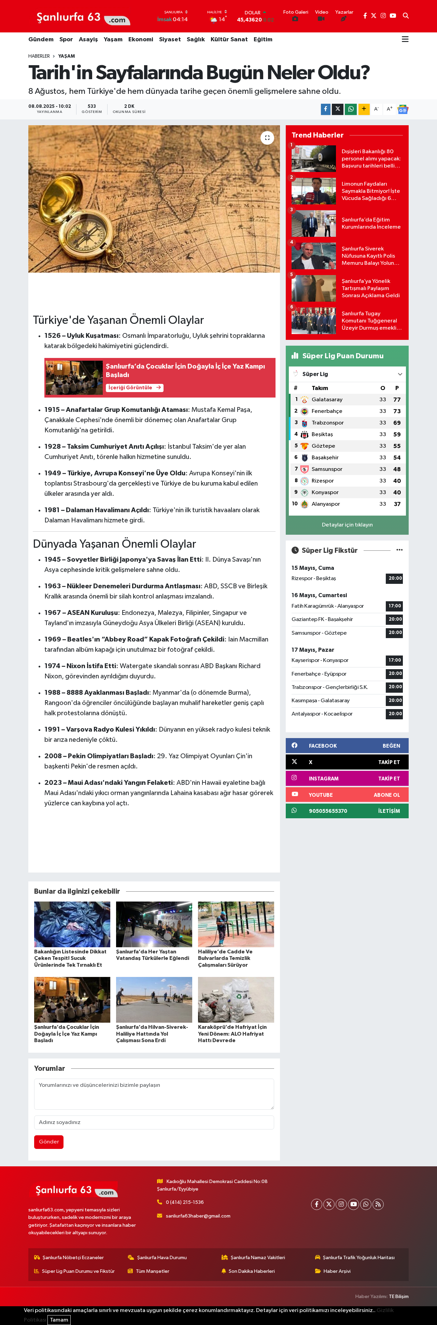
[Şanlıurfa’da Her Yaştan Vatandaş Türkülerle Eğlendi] (154, 924)
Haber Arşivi (337, 1271)
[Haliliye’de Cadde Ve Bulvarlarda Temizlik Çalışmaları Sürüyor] (236, 924)
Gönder (49, 1142)
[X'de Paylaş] (337, 109)
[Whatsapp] (365, 1204)
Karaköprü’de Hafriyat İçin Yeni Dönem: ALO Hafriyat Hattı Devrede (232, 1033)
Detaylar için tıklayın (347, 525)
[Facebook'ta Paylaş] (325, 109)
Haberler (39, 56)
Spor (66, 40)
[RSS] (378, 1204)
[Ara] (406, 16)
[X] (329, 1204)
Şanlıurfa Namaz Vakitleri (258, 1257)
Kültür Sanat (229, 40)
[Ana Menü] (405, 39)
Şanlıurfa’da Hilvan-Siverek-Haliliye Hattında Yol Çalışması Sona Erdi (152, 1033)
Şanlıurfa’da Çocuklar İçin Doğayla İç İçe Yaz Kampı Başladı (66, 1033)
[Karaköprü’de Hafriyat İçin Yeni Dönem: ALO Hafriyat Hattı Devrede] (236, 1000)
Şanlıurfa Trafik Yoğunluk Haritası (359, 1257)
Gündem (41, 40)
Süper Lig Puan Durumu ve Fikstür (78, 1271)
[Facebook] (316, 1204)
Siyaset (170, 40)
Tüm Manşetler (152, 1271)
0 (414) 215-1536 (185, 1202)
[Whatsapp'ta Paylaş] (351, 109)
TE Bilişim (399, 1296)
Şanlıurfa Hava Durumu (162, 1257)
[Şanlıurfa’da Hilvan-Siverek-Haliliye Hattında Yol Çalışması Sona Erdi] (154, 1000)
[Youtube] (353, 1204)
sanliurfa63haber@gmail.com (198, 1216)
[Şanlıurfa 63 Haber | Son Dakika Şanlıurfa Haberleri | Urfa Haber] (79, 16)
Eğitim (263, 40)
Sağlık (196, 40)
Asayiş (88, 40)
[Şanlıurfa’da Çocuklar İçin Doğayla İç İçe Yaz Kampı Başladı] (72, 1000)
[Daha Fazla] (364, 109)
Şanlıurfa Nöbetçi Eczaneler (73, 1257)
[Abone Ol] (403, 109)
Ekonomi (140, 40)
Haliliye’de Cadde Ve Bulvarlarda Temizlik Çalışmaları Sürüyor (225, 958)
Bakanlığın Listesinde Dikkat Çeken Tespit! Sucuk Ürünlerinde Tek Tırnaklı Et (70, 958)
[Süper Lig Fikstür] (399, 550)
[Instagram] (341, 1204)
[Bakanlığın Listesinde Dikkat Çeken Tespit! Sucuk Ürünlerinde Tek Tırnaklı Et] (72, 924)
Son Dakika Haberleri (252, 1271)
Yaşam (113, 40)
